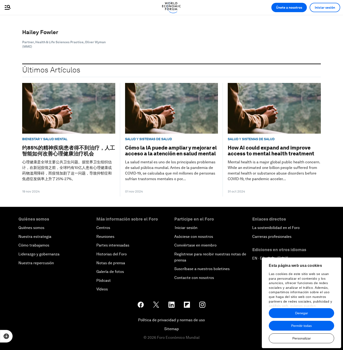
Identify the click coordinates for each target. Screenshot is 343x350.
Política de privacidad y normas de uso (171, 320)
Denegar (301, 313)
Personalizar (301, 338)
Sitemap (171, 329)
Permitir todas (301, 326)
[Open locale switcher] (6, 336)
